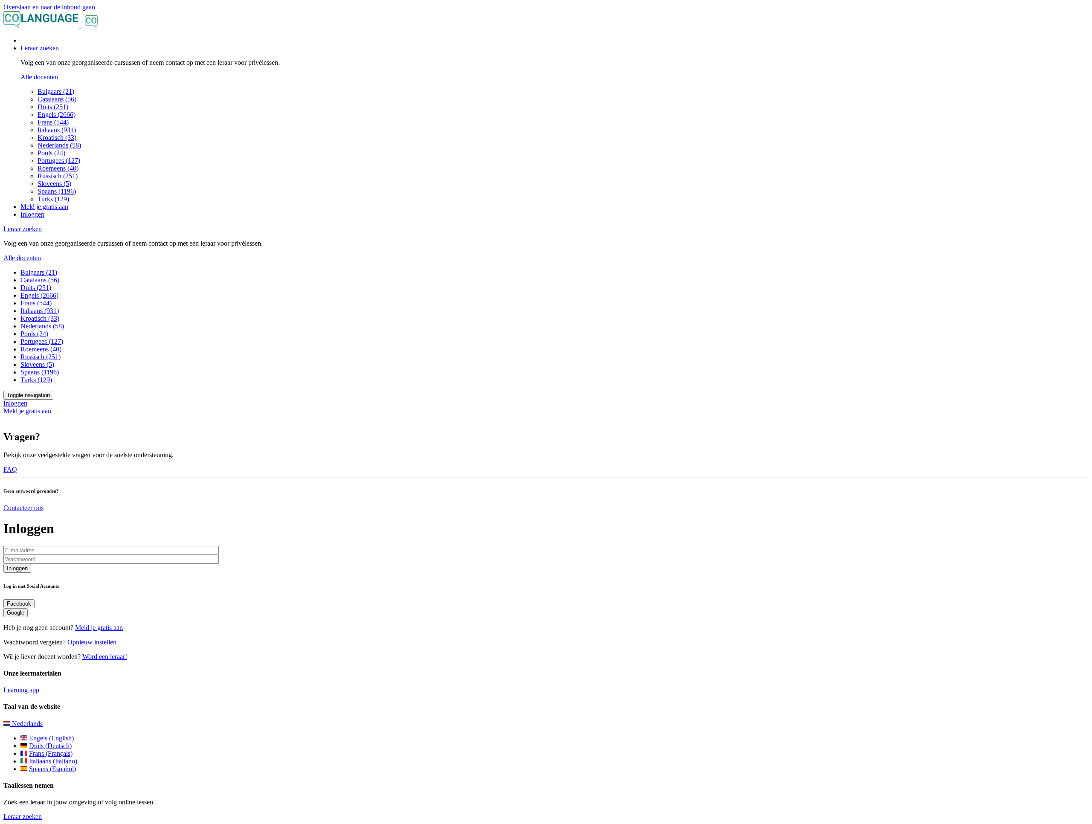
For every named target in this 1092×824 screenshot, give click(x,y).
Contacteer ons (23, 507)
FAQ (10, 469)
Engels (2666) (57, 114)
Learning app (21, 689)
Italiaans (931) (57, 129)
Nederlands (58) (59, 145)
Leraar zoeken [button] (39, 48)
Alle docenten (39, 77)
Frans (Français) (51, 753)
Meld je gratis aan (44, 206)
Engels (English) (51, 738)
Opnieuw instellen (91, 642)
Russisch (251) (58, 176)
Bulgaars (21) (56, 91)
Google (15, 612)
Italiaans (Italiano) (53, 761)
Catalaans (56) (57, 99)
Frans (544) (53, 122)
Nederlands (26, 723)
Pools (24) (51, 153)
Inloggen (32, 214)
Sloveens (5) (54, 183)
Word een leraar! (104, 656)
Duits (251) (53, 106)
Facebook (19, 604)
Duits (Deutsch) (50, 745)
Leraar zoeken (22, 816)
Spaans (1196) (57, 191)
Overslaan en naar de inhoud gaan (49, 7)
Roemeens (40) (58, 168)
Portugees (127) (59, 160)
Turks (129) (53, 199)
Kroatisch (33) (57, 137)
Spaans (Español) (52, 768)
